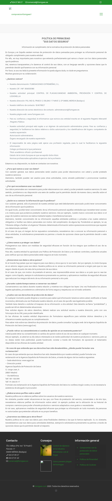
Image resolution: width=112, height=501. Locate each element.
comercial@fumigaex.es (38, 2)
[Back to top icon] (98, 495)
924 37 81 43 (13, 458)
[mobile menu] (101, 14)
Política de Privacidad (89, 459)
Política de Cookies (88, 465)
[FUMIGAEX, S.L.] (20, 14)
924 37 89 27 (17, 2)
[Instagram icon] (100, 2)
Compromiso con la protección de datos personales (88, 451)
